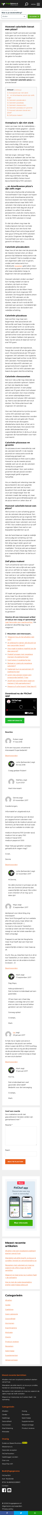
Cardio (7, 1305)
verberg (17, 90)
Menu (33, 4)
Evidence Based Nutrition (14, 1443)
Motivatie (9, 1332)
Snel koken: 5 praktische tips (18, 660)
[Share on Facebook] (7, 1513)
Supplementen (11, 1355)
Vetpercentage (11, 1360)
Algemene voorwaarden (12, 1506)
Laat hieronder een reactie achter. (19, 622)
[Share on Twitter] (21, 1513)
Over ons (5, 1460)
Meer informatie (15, 720)
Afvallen (8, 1300)
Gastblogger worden (10, 1457)
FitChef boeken (8, 1454)
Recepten (9, 1346)
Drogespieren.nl (10, 4)
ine (14, 1032)
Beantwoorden (11, 756)
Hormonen (9, 1323)
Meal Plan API (7, 1464)
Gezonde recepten (9, 1450)
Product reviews (12, 1342)
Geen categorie (11, 1314)
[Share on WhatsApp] (35, 1513)
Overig (8, 1337)
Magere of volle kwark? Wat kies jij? (22, 686)
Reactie (8, 1125)
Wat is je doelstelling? (12, 13)
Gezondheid (10, 1319)
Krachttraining (11, 1328)
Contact (5, 1486)
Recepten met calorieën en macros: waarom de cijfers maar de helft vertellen (19, 1267)
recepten (18, 266)
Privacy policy (7, 1509)
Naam (7, 1150)
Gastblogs (9, 1309)
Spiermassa (9, 1351)
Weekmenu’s (7, 1447)
